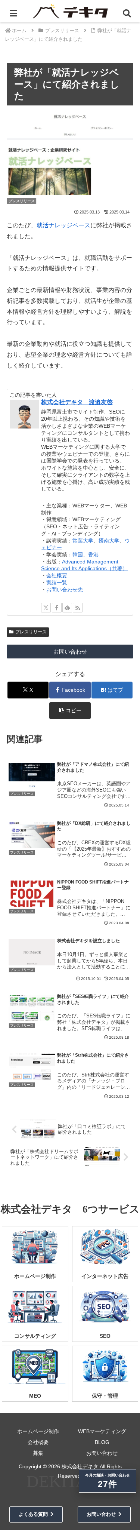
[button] (69, 710)
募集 (38, 1453)
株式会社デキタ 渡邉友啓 (77, 402)
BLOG (102, 1442)
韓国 (77, 554)
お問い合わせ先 (64, 590)
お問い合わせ (70, 651)
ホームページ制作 (38, 1431)
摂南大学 (109, 541)
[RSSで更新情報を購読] (78, 607)
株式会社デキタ (80, 1466)
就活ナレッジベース (63, 225)
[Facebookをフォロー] (57, 607)
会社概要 (56, 575)
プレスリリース (31, 632)
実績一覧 (56, 583)
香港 (93, 554)
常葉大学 (82, 541)
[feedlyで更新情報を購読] (67, 607)
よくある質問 (33, 1514)
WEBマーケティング (102, 1431)
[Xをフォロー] (46, 607)
